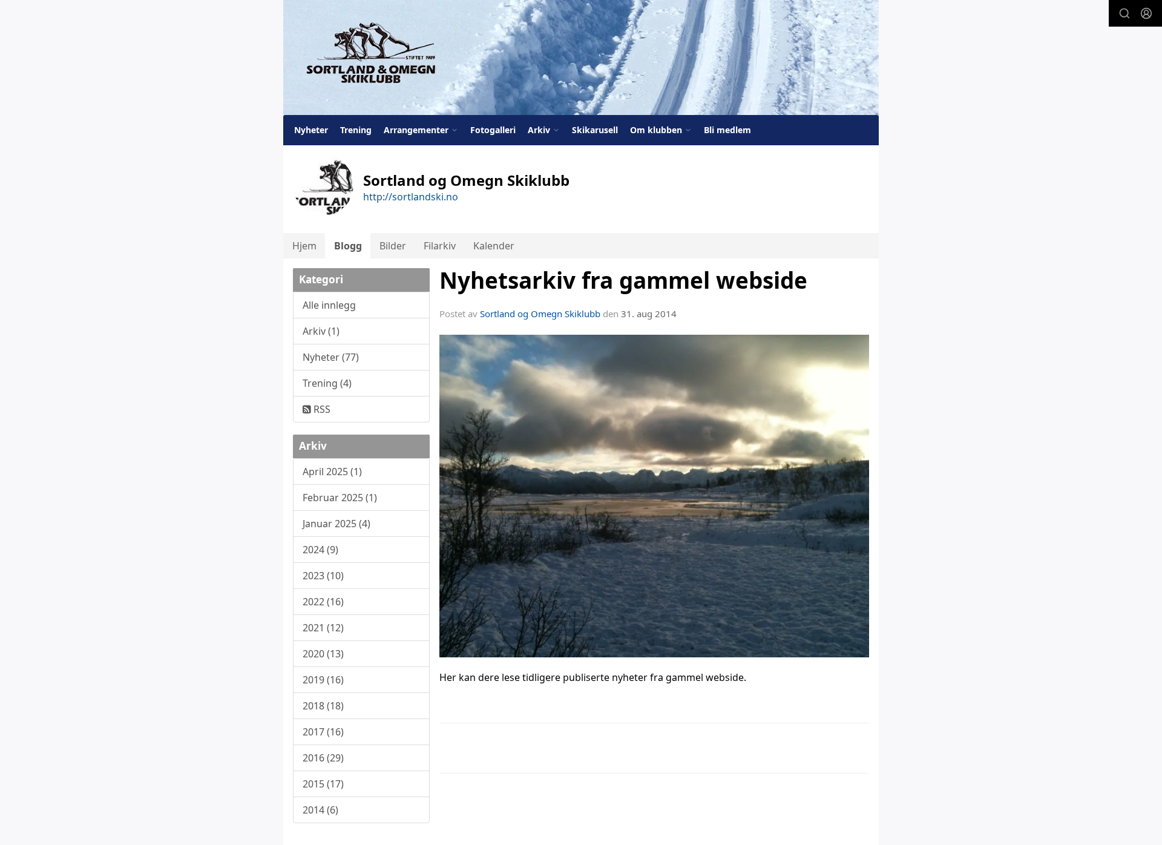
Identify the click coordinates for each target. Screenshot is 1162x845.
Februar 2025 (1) (340, 497)
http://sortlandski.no (410, 196)
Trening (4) (327, 383)
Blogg (348, 245)
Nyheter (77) (331, 357)
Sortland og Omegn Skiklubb (540, 313)
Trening (356, 130)
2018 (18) (323, 705)
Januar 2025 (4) (336, 523)
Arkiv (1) (321, 331)
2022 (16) (323, 601)
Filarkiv (440, 245)
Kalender (493, 245)
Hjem (304, 245)
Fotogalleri (493, 130)
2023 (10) (323, 575)
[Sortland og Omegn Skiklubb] (581, 57)
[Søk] (1124, 13)
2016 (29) (323, 757)
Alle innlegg (329, 305)
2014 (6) (320, 810)
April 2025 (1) (332, 471)
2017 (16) (323, 731)
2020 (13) (323, 653)
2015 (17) (323, 784)
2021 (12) (323, 627)
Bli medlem (727, 130)
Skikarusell (595, 130)
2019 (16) (323, 679)
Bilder (392, 245)
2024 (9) (320, 549)
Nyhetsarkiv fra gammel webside (623, 280)
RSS (320, 409)
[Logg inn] (1146, 13)
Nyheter (311, 130)
